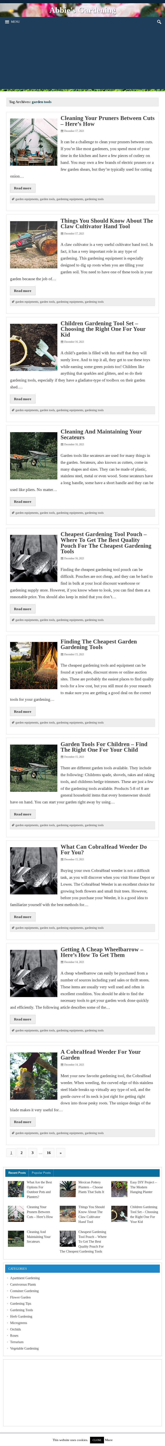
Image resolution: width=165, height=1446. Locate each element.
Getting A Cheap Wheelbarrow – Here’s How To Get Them (102, 952)
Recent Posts (17, 1172)
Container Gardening (24, 1291)
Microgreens (18, 1323)
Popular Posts (41, 1172)
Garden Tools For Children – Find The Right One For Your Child (104, 747)
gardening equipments (70, 199)
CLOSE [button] (97, 1440)
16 (49, 1153)
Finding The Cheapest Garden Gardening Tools (99, 644)
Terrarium (16, 1342)
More (109, 1440)
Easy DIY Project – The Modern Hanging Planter (143, 1187)
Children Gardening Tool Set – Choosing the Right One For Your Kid (103, 329)
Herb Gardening (21, 1316)
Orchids (15, 1329)
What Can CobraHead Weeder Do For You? (104, 850)
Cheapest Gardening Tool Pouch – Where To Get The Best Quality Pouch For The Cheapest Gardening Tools (106, 543)
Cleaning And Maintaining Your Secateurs (101, 434)
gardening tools (94, 199)
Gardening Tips (20, 1303)
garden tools (47, 199)
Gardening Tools (21, 1310)
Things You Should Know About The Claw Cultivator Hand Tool (107, 223)
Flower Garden (20, 1297)
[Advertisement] (82, 59)
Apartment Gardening (25, 1278)
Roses (14, 1335)
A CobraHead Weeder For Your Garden (101, 1055)
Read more (22, 188)
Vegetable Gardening (24, 1348)
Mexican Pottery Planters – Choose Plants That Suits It (91, 1187)
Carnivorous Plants (23, 1284)
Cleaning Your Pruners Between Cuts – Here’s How (108, 121)
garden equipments (26, 199)
